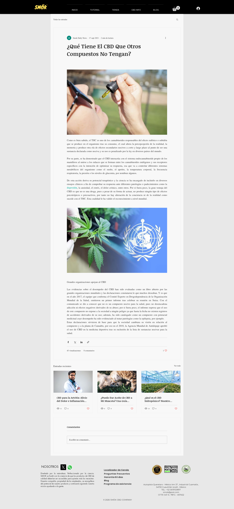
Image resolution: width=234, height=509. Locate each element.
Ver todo (177, 365)
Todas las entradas (60, 19)
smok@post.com (171, 492)
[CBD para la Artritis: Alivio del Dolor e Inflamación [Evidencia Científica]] (73, 382)
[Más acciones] (165, 37)
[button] (176, 8)
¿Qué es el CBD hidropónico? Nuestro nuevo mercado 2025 (157, 399)
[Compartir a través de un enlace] (88, 342)
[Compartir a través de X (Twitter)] (75, 342)
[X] (63, 467)
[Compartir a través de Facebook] (68, 342)
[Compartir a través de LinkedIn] (81, 342)
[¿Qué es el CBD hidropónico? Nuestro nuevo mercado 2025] (161, 382)
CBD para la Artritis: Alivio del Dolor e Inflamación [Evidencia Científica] (72, 399)
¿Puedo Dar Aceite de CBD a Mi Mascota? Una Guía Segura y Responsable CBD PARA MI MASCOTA (116, 399)
